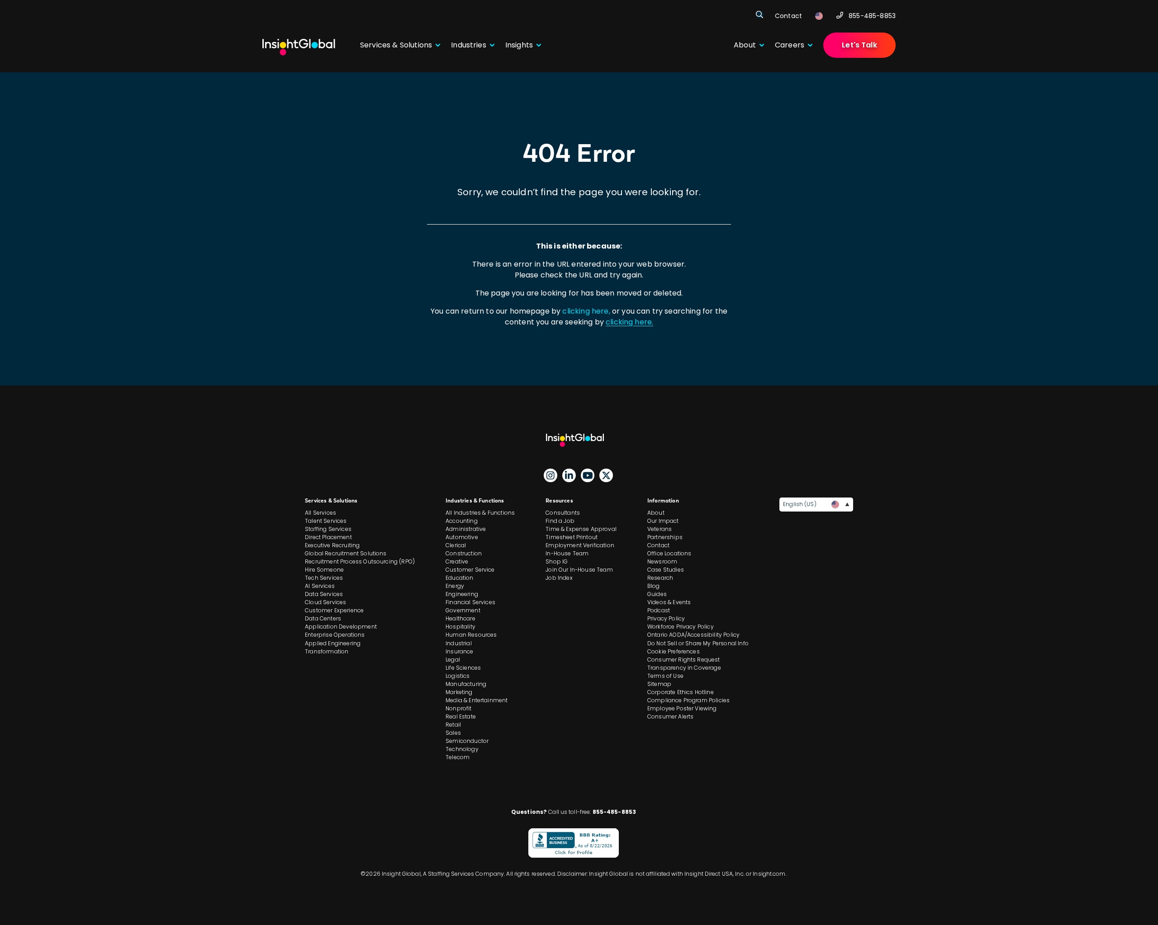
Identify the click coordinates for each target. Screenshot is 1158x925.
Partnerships (665, 537)
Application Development (341, 626)
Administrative (466, 529)
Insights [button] (519, 45)
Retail (453, 724)
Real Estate (461, 716)
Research (660, 578)
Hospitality (460, 626)
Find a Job (560, 521)
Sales (453, 733)
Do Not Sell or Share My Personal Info (698, 643)
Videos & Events (669, 602)
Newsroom (662, 561)
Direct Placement (328, 537)
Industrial (459, 643)
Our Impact (663, 521)
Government (463, 610)
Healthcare (460, 618)
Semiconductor (467, 741)
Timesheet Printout (572, 537)
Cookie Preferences (673, 651)
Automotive (462, 537)
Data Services (324, 594)
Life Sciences (463, 667)
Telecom (458, 757)
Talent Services (325, 521)
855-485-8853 (872, 15)
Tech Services (324, 578)
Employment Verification (580, 545)
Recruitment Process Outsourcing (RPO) (360, 561)
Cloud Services (325, 602)
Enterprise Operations (335, 635)
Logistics (458, 676)
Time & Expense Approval (581, 529)
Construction (464, 553)
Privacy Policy (666, 618)
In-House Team (567, 553)
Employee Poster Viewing (682, 708)
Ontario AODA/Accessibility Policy (693, 635)
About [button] (745, 45)
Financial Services (470, 602)
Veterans (659, 529)
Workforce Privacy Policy (680, 626)
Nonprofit (458, 708)
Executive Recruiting (332, 545)
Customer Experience (334, 610)
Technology (462, 749)
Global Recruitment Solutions (345, 553)
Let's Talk (859, 45)
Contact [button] (788, 15)
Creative (457, 561)
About (655, 512)
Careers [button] (789, 45)
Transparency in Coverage (684, 667)
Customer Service (470, 569)
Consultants (563, 512)
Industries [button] (468, 45)
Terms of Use (665, 676)
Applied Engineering (333, 643)
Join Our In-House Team (579, 569)
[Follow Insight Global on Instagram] (550, 475)
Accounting (462, 521)
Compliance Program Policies (688, 700)
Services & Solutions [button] (396, 45)
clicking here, (586, 311)
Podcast (658, 610)
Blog (653, 586)
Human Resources (471, 635)
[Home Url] (298, 47)
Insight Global (579, 440)
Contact (658, 545)
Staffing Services (328, 529)
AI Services (320, 586)
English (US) (799, 504)
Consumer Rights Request (683, 659)
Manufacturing (466, 684)
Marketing (459, 692)
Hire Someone (324, 569)
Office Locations (669, 553)
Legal (453, 659)
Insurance (459, 651)
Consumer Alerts (670, 716)
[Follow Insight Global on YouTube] (587, 475)
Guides (657, 594)
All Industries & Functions (480, 512)
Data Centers (323, 618)
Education (459, 578)
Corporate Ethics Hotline (680, 692)
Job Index (559, 578)
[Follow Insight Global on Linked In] (569, 475)
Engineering (462, 594)
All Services (320, 512)
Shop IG (557, 561)
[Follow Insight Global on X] (606, 475)
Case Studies (665, 569)
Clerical (456, 545)
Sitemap (659, 684)
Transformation (326, 651)
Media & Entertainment (477, 700)
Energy (455, 586)
